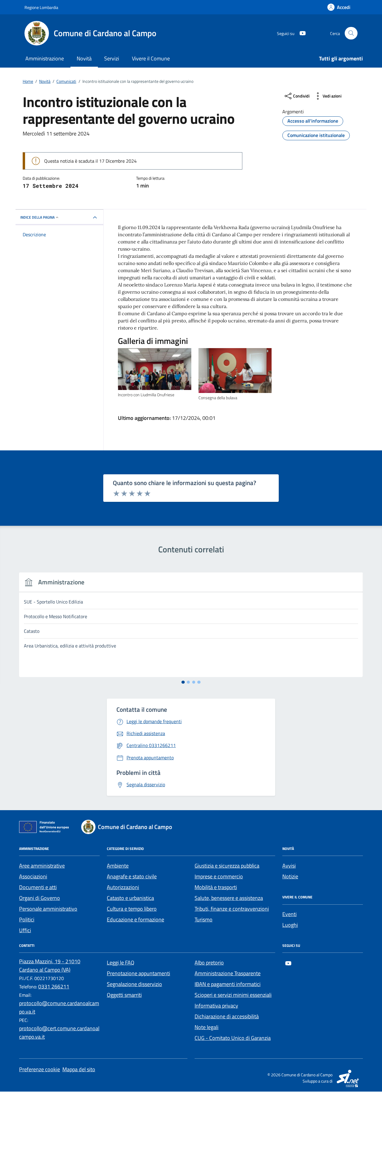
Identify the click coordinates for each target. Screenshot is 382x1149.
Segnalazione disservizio (134, 984)
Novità (84, 58)
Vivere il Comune (151, 58)
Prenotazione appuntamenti (138, 973)
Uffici (25, 930)
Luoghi (290, 925)
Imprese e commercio (219, 876)
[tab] (183, 682)
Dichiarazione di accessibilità (227, 1016)
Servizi (111, 58)
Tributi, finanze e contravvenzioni (232, 909)
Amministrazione (44, 58)
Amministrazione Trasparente (228, 973)
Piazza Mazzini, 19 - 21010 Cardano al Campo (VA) (49, 965)
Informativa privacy (216, 1006)
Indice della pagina (37, 217)
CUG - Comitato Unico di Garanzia (233, 1038)
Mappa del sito (78, 1069)
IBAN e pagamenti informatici (228, 984)
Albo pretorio (209, 962)
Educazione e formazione (135, 919)
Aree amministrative (42, 866)
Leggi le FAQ (120, 962)
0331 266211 (53, 986)
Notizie (290, 876)
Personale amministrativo (48, 909)
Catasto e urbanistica (130, 898)
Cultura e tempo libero (132, 909)
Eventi (289, 914)
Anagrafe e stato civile (132, 876)
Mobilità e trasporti (216, 887)
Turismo (203, 919)
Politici (26, 919)
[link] (149, 227)
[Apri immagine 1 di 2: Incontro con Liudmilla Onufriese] (154, 369)
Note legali (206, 1027)
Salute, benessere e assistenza (229, 898)
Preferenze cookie (39, 1069)
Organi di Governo (39, 898)
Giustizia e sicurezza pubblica (227, 866)
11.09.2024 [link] (149, 227)
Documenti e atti (38, 887)
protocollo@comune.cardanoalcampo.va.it (59, 1007)
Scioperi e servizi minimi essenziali (233, 995)
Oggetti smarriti (124, 995)
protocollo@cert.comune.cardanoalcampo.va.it (59, 1032)
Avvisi (289, 866)
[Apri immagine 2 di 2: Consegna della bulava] (235, 370)
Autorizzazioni (123, 887)
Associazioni (33, 876)
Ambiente (118, 866)
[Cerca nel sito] (351, 33)
